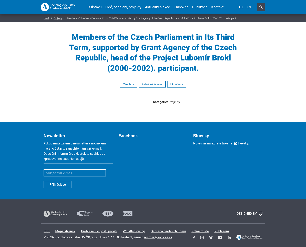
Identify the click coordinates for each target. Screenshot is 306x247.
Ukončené (176, 84)
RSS (47, 231)
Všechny (128, 84)
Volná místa (200, 231)
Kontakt (217, 7)
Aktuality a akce (157, 7)
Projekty (58, 18)
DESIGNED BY (247, 213)
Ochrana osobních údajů (168, 231)
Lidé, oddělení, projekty (123, 7)
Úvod (46, 18)
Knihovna (181, 7)
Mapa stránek (65, 231)
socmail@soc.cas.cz (158, 237)
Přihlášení (221, 231)
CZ (241, 7)
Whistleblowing (134, 231)
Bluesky (242, 143)
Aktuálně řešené (152, 84)
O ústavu (95, 7)
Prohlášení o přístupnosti (99, 231)
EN (249, 7)
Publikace (200, 7)
